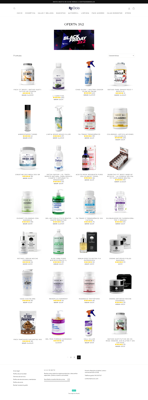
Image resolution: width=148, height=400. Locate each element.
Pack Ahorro (98, 13)
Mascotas (61, 13)
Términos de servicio (19, 376)
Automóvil (73, 13)
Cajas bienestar (115, 13)
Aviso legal (16, 371)
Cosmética (30, 13)
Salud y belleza (46, 13)
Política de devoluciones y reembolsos (24, 379)
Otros (128, 13)
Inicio (20, 13)
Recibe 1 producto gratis (20, 385)
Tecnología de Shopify (74, 393)
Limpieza (85, 13)
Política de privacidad (19, 374)
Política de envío (18, 382)
